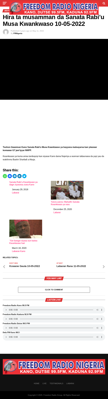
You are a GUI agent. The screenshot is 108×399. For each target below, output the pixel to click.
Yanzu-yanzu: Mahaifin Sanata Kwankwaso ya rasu (65, 203)
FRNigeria (17, 33)
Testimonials (56, 383)
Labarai (15, 193)
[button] (5, 176)
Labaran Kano (18, 251)
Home (36, 383)
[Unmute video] (54, 69)
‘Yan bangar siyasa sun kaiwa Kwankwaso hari (23, 242)
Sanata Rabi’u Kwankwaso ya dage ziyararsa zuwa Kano (23, 183)
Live (44, 383)
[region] (54, 123)
